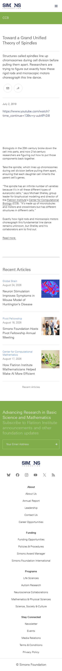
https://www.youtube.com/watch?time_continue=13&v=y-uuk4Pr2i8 (26, 113)
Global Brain (10, 281)
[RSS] (53, 475)
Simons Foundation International (31, 560)
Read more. (9, 238)
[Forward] (18, 88)
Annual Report (31, 500)
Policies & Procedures (31, 546)
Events (31, 631)
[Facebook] (17, 475)
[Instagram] (26, 475)
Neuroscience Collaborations (31, 592)
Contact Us (31, 515)
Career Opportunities (31, 522)
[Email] (7, 88)
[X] (44, 475)
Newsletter (31, 623)
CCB (6, 18)
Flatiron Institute (16, 200)
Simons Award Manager (31, 553)
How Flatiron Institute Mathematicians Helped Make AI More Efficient (19, 369)
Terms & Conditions (31, 645)
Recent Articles (31, 387)
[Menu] (56, 6)
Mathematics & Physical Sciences (31, 599)
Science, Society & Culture (31, 606)
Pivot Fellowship (12, 318)
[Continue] (56, 444)
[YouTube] (35, 475)
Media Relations (31, 638)
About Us (31, 493)
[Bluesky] (8, 475)
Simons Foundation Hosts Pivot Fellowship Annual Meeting (20, 333)
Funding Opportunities (31, 539)
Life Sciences (31, 578)
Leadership (31, 507)
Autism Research (31, 585)
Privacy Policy (31, 652)
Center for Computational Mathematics (18, 353)
